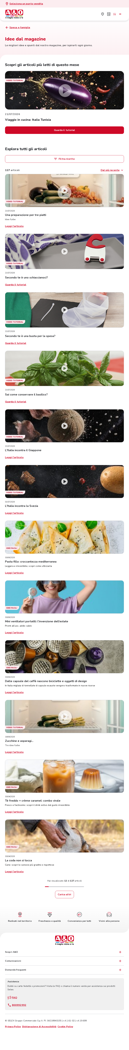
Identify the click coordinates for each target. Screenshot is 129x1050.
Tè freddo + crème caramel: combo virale (32, 801)
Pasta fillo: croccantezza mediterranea (30, 561)
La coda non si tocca (18, 860)
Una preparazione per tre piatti (25, 215)
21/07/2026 (10, 211)
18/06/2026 (10, 737)
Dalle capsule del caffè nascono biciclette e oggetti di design (46, 681)
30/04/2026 (10, 796)
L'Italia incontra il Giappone (23, 450)
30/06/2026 (10, 557)
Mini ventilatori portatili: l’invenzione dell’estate (36, 621)
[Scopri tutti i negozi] (102, 14)
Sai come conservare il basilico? (26, 394)
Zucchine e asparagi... (19, 741)
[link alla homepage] (16, 14)
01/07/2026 (10, 502)
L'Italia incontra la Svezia (21, 506)
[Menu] (120, 14)
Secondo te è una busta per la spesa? (30, 336)
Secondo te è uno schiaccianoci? (26, 277)
